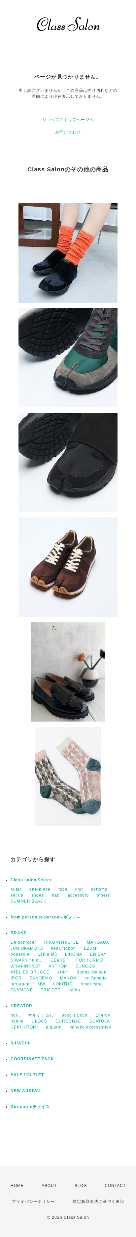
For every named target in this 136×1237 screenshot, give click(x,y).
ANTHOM (58, 966)
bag (56, 895)
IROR (16, 978)
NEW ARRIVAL (26, 1091)
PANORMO (41, 978)
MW (41, 984)
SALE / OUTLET (27, 1075)
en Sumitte (96, 978)
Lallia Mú (47, 954)
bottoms (99, 889)
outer (16, 889)
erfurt (63, 972)
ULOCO (40, 1021)
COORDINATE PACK (32, 1059)
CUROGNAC (68, 1021)
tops (62, 889)
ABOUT (49, 1185)
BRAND (19, 933)
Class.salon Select (31, 880)
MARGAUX (98, 942)
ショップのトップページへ (68, 119)
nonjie (17, 1021)
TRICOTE (50, 990)
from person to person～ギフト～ (46, 917)
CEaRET (59, 960)
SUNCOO (85, 966)
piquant (54, 1027)
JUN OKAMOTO (27, 948)
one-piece (40, 889)
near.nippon (63, 948)
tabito (74, 990)
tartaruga (20, 984)
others (103, 895)
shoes (37, 895)
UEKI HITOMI (24, 1027)
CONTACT (115, 1185)
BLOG (81, 1185)
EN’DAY (98, 954)
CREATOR (21, 1006)
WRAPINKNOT (26, 966)
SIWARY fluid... (27, 960)
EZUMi (91, 948)
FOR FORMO (89, 960)
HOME (17, 1185)
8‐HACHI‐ (21, 1043)
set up (17, 895)
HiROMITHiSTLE (61, 942)
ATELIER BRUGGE (30, 972)
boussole (20, 954)
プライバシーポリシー (33, 1201)
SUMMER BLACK (29, 901)
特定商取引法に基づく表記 (98, 1201)
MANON (68, 978)
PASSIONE (22, 990)
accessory (78, 895)
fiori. (15, 1015)
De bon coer (23, 942)
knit (79, 889)
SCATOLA (99, 1021)
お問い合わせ (68, 132)
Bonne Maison (92, 972)
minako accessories (90, 1027)
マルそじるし (41, 1015)
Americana (92, 984)
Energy (102, 1015)
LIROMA (73, 954)
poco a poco (74, 1015)
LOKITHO (63, 984)
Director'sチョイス (30, 1106)
